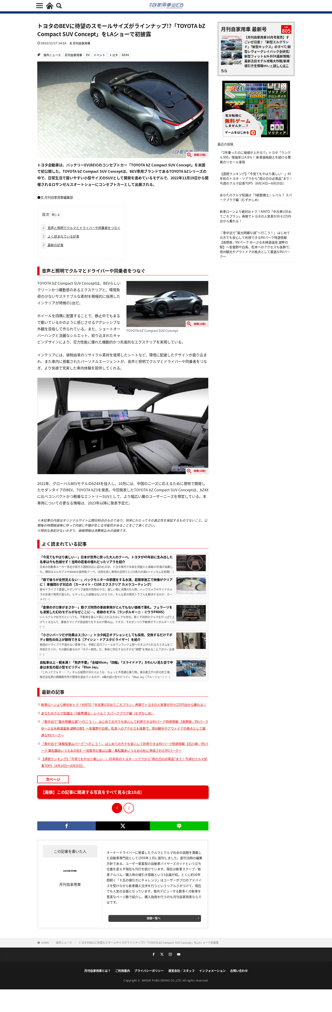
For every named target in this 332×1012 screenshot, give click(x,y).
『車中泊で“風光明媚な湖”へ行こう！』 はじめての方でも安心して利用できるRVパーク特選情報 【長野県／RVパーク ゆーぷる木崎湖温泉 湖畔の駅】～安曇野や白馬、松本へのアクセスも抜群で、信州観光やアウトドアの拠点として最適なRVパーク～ (124, 728)
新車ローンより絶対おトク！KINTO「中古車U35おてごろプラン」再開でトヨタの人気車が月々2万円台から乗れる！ (123, 704)
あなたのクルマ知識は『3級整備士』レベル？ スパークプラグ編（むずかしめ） (97, 713)
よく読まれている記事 (61, 236)
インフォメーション (212, 970)
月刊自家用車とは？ (97, 970)
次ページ (53, 779)
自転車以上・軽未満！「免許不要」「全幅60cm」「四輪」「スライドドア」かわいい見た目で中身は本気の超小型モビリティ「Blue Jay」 (106, 664)
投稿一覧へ (153, 918)
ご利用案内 (122, 970)
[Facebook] (66, 825)
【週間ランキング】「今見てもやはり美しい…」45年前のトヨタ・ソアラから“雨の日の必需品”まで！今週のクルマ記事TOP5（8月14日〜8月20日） (256, 178)
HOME (45, 942)
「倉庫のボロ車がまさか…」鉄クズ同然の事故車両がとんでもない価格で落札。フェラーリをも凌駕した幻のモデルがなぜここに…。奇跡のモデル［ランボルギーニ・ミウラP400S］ (106, 609)
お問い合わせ (239, 970)
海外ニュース (52, 55)
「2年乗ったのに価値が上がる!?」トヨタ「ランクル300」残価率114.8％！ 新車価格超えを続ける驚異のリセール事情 (255, 157)
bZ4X (125, 55)
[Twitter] (123, 825)
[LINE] (179, 825)
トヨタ (113, 55)
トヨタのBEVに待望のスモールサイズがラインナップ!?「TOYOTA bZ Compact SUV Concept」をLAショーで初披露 (149, 942)
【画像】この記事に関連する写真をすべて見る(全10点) (91, 792)
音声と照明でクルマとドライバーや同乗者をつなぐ (81, 227)
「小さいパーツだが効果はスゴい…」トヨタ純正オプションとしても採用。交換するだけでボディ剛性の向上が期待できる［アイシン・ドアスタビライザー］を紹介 (106, 637)
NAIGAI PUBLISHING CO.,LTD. (162, 980)
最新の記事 (53, 245)
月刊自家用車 (81, 43)
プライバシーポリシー (149, 970)
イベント (99, 55)
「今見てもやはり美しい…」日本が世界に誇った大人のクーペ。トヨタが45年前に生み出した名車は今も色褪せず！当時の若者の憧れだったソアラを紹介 (106, 559)
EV (88, 55)
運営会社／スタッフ (181, 970)
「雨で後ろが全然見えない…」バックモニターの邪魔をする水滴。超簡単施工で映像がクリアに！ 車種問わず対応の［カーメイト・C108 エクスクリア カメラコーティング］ (106, 581)
